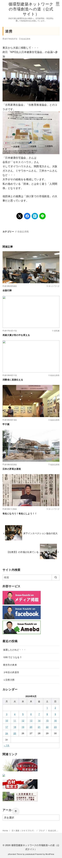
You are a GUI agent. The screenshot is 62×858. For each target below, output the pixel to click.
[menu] (57, 4)
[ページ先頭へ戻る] (15, 811)
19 (23, 726)
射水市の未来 (10, 664)
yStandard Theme (15, 854)
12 (23, 720)
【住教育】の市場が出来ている (23, 552)
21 (39, 726)
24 (6, 733)
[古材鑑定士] (20, 789)
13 (31, 720)
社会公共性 (25, 38)
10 (6, 720)
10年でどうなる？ (12, 657)
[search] (55, 577)
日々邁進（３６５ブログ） (24, 830)
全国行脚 (7, 290)
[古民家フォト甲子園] (4, 777)
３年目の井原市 (11, 672)
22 (47, 726)
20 (31, 726)
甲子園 (6, 424)
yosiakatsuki (30, 854)
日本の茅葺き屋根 (12, 468)
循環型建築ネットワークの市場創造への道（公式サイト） (31, 8)
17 (6, 726)
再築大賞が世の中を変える (16, 334)
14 (39, 720)
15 (47, 720)
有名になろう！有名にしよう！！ (20, 513)
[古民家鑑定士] (20, 802)
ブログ (42, 830)
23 (55, 726)
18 (15, 726)
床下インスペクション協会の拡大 (40, 533)
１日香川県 (9, 679)
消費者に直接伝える (13, 379)
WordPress (49, 854)
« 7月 (7, 745)
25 (15, 733)
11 (15, 720)
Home (6, 830)
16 (55, 720)
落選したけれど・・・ (14, 649)
